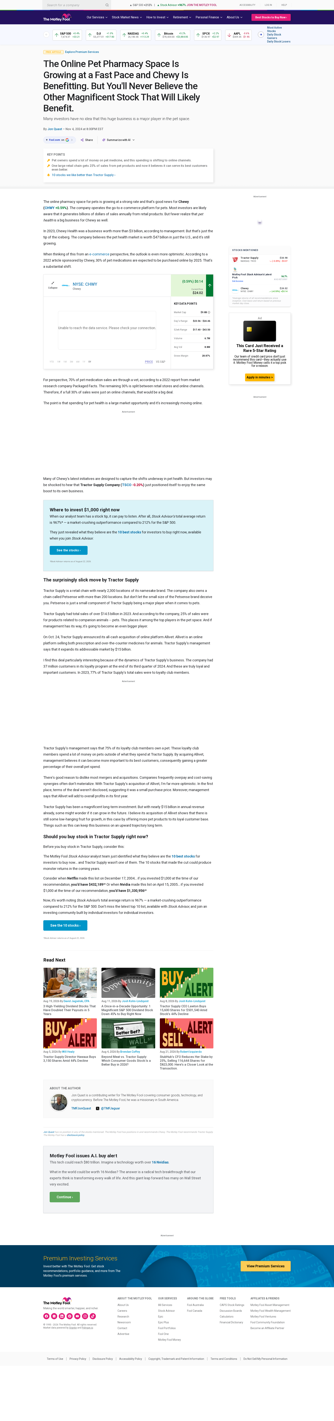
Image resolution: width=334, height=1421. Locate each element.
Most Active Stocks (274, 29)
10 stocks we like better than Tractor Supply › (83, 175)
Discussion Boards (231, 1310)
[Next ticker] (261, 34)
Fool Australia (195, 1305)
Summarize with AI (118, 140)
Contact (122, 1328)
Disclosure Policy (103, 1358)
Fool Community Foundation (267, 1322)
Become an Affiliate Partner (267, 1328)
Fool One (163, 1333)
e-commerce (99, 254)
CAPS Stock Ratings (232, 1305)
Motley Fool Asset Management (269, 1305)
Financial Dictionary (231, 1322)
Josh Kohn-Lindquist (135, 1001)
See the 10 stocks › (65, 925)
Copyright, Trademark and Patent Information (176, 1358)
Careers (122, 1310)
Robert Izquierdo (191, 1051)
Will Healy (68, 1051)
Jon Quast (55, 129)
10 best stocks (129, 532)
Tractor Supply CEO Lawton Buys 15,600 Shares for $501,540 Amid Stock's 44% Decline (183, 1010)
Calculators (226, 1316)
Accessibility (247, 5)
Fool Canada (194, 1310)
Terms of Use (55, 1358)
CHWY (50, 208)
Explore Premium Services (82, 51)
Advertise (123, 1333)
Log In (268, 5)
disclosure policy (75, 1135)
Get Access (237, 281)
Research (123, 1316)
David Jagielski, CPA (76, 1001)
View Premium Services (266, 1266)
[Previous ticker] (46, 34)
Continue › (65, 1197)
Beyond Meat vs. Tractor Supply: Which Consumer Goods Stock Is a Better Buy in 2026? (126, 1060)
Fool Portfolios (167, 1328)
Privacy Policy (78, 1358)
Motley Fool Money (169, 1339)
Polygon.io (87, 1327)
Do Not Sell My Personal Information (265, 1358)
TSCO (126, 485)
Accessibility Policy (130, 1358)
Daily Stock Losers (279, 41)
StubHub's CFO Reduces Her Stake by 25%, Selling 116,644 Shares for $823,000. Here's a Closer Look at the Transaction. (186, 1062)
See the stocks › (69, 550)
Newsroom (124, 1322)
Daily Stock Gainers (274, 36)
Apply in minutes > (260, 377)
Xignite (73, 1327)
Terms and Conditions (223, 1358)
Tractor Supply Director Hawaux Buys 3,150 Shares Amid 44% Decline (69, 1059)
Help (284, 5)
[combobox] (76, 5)
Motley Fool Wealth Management (270, 1310)
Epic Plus (163, 1322)
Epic (160, 1316)
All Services (165, 1305)
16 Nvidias (160, 1162)
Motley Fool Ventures (263, 1316)
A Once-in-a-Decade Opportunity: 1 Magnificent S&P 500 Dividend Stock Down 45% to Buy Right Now (127, 1010)
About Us (123, 1305)
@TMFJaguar (110, 1108)
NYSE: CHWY (85, 284)
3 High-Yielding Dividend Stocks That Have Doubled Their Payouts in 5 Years (69, 1010)
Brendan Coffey (130, 1051)
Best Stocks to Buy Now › (271, 17)
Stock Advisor (166, 1310)
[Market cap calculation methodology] (209, 312)
